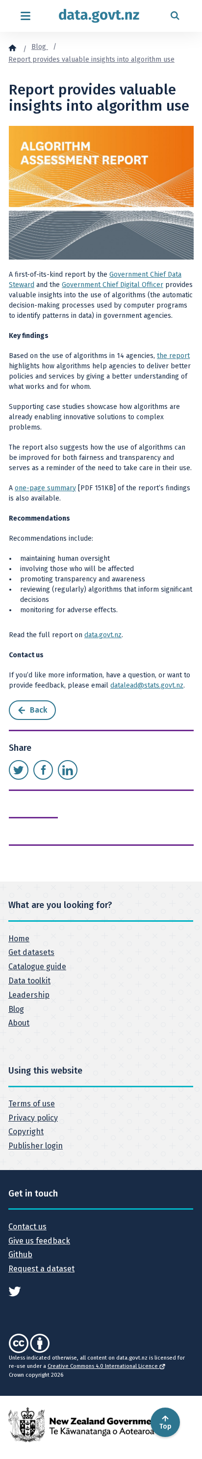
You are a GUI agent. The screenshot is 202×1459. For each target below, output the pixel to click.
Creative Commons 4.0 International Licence (103, 1366)
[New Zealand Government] (84, 1424)
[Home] (12, 47)
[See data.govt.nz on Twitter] (14, 1290)
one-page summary (45, 488)
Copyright (26, 1131)
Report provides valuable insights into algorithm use (91, 59)
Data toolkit (29, 980)
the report (173, 356)
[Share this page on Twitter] (18, 770)
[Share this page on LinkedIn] (67, 770)
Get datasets (31, 952)
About (18, 1023)
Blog (39, 47)
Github (20, 1254)
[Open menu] (25, 15)
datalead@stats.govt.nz (146, 685)
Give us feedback (39, 1240)
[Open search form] (175, 16)
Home (18, 938)
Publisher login (35, 1145)
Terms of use (31, 1103)
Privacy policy (33, 1118)
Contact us (27, 1226)
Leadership (29, 995)
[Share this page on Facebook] (43, 770)
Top (165, 1426)
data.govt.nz (103, 635)
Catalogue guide (37, 966)
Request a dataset (41, 1268)
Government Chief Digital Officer (112, 285)
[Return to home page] (99, 16)
